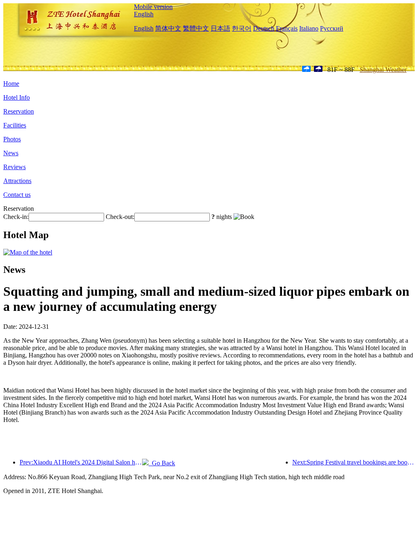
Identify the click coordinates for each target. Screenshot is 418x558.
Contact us (17, 194)
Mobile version (153, 6)
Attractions (17, 180)
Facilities (14, 125)
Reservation (18, 111)
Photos (12, 139)
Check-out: (120, 216)
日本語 (220, 28)
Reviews (14, 166)
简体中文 (168, 28)
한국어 (241, 28)
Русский (331, 28)
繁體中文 (196, 28)
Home (11, 83)
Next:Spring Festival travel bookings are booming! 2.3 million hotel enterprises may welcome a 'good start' (353, 462)
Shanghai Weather (383, 69)
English (143, 14)
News (10, 153)
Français (287, 28)
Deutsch (263, 28)
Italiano (308, 28)
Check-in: (16, 216)
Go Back (162, 463)
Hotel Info (16, 97)
